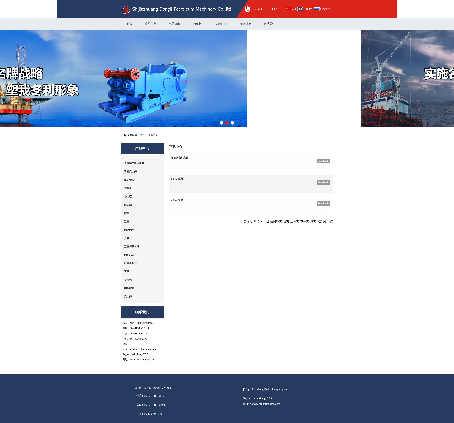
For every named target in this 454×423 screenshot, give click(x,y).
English (308, 8)
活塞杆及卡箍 (131, 246)
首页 (129, 23)
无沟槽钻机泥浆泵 (134, 163)
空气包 (128, 280)
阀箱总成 (129, 255)
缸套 (126, 213)
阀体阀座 (129, 230)
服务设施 (245, 23)
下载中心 (198, 23)
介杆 (126, 238)
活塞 (126, 221)
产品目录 (174, 23)
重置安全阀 (130, 171)
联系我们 (269, 23)
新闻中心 (222, 23)
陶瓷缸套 (129, 288)
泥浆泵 (128, 188)
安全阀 (128, 296)
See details (324, 161)
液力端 (128, 205)
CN (294, 8)
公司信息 (150, 23)
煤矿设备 (129, 180)
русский (325, 8)
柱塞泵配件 (130, 263)
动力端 (128, 196)
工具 (126, 271)
